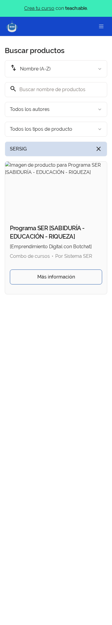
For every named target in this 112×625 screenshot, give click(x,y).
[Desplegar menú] (101, 26)
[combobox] (56, 68)
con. (56, 8)
